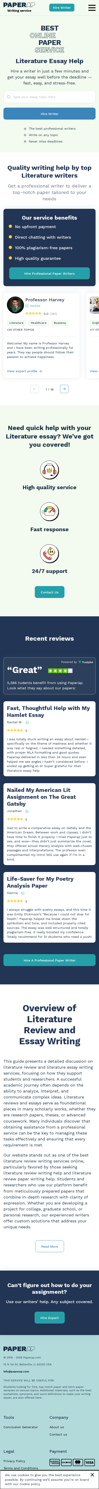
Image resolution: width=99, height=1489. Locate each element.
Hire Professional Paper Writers (49, 273)
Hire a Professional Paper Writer (50, 960)
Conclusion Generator (20, 1427)
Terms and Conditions (20, 1468)
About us (57, 1427)
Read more (49, 1246)
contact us (49, 592)
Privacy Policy (14, 1461)
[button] (64, 389)
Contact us (58, 1434)
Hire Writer (62, 7)
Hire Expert (50, 1318)
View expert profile (22, 371)
